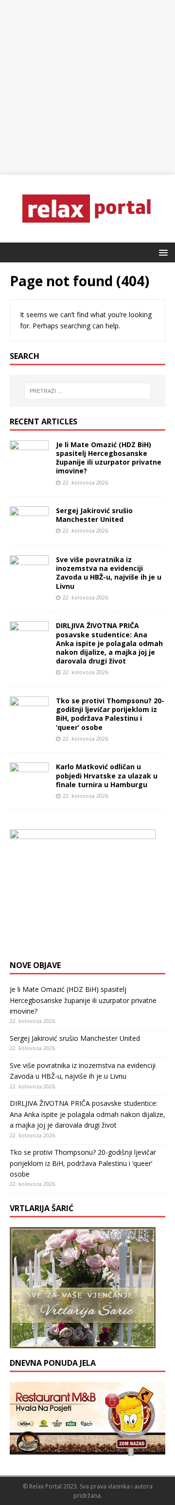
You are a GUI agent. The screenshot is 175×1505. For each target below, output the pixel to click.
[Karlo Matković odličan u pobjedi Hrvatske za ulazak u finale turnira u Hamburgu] (29, 786)
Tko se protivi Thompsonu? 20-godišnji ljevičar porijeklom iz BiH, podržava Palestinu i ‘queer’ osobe (110, 714)
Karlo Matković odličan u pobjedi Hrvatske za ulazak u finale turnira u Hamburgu (107, 775)
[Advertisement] (87, 87)
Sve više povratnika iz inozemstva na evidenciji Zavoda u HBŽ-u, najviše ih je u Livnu (108, 573)
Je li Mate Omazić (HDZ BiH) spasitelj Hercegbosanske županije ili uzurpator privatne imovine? (108, 458)
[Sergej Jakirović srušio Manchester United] (29, 529)
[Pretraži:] (88, 391)
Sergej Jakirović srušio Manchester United (94, 515)
